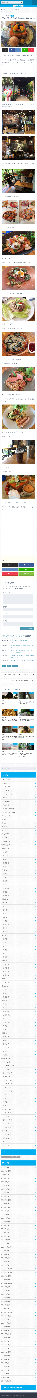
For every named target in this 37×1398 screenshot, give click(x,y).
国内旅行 (6, 845)
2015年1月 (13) (6, 1341)
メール (6, 614)
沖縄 (5, 979)
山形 (5, 942)
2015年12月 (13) (6, 1312)
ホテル (6, 801)
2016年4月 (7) (5, 1297)
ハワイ (6, 1141)
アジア (6, 1062)
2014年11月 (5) (6, 1348)
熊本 (5, 884)
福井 (5, 913)
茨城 (5, 1029)
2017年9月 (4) (5, 1236)
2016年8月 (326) (6, 1283)
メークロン (19, 636)
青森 (5, 957)
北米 (4, 1131)
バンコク (7, 1080)
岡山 (5, 855)
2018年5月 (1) (5, 1214)
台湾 (5, 1098)
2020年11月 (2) (6, 1174)
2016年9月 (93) (6, 1279)
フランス (7, 1127)
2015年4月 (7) (5, 1330)
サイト (5, 621)
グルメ (6, 783)
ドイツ (6, 1123)
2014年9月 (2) (5, 1355)
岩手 (5, 946)
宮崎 (5, 881)
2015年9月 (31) (6, 1323)
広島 (6, 863)
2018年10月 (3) (6, 1200)
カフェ (5, 636)
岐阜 (6, 968)
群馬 (5, 1026)
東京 (6, 1011)
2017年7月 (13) (6, 1243)
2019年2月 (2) (5, 1189)
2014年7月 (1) (5, 1363)
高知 (5, 931)
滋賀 (5, 1055)
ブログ (11, 636)
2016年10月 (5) (6, 1276)
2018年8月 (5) (5, 1203)
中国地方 (6, 848)
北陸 (5, 903)
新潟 (5, 993)
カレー (6, 790)
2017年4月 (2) (5, 1254)
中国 (5, 1094)
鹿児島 (6, 895)
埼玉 (5, 1007)
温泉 (5, 826)
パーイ (6, 1076)
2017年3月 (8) (5, 1258)
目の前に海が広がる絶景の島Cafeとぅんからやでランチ (23, 646)
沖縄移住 (6, 841)
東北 (5, 935)
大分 (5, 877)
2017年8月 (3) (5, 1240)
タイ (6, 1069)
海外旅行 (6, 1058)
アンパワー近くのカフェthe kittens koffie (22, 660)
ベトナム (7, 1087)
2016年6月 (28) (6, 1290)
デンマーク (7, 1120)
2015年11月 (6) (6, 1316)
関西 (5, 1033)
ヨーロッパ (6, 1109)
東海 (5, 960)
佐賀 (5, 874)
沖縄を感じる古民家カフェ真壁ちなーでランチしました (22, 656)
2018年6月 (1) (5, 1211)
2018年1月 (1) (5, 1229)
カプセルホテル (9, 808)
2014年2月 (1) (5, 1366)
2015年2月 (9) (5, 1337)
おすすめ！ (4, 1157)
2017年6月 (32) (6, 1247)
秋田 (5, 953)
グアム (6, 1138)
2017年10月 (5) (6, 1232)
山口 (5, 852)
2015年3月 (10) (6, 1334)
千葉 (5, 1004)
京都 (6, 1036)
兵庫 (5, 1040)
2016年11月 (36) (6, 1272)
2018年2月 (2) (5, 1225)
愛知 (6, 971)
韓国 (5, 1102)
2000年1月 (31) (6, 1381)
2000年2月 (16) (6, 1377)
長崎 (5, 892)
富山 (5, 906)
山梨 (5, 989)
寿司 (5, 798)
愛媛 (6, 924)
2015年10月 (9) (6, 1319)
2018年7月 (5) (5, 1207)
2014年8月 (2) (5, 1359)
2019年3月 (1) (5, 1185)
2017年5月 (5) (5, 1250)
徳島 (5, 921)
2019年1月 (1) (5, 1192)
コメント (6, 592)
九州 (5, 870)
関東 (5, 1000)
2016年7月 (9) (5, 1287)
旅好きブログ (18, 6)
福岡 (6, 888)
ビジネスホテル (9, 812)
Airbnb (6, 805)
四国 (5, 917)
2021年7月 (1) (5, 1167)
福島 (5, 950)
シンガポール (8, 1065)
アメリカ (7, 1134)
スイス (6, 1116)
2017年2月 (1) (5, 1261)
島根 (5, 859)
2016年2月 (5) (5, 1305)
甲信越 (5, 986)
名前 (5, 607)
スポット (6, 779)
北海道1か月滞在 (15, 1157)
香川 (5, 928)
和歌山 (6, 1044)
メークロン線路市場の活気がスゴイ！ (22, 680)
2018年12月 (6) (6, 1196)
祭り (5, 830)
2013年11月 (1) (6, 1370)
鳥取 (5, 866)
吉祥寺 (6, 1015)
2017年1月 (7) (5, 1265)
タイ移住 (6, 837)
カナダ (6, 1145)
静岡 (6, 975)
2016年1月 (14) (6, 1308)
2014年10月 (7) (6, 1352)
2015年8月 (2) (5, 1326)
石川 (5, 910)
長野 (6, 997)
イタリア (7, 1112)
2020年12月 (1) (6, 1171)
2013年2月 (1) (5, 1374)
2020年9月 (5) (5, 1182)
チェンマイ (7, 1073)
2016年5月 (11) (6, 1294)
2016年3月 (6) (5, 1301)
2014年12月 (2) (6, 1345)
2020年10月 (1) (6, 1178)
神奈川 (6, 1022)
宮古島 (6, 982)
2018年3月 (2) (5, 1221)
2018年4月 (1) (5, 1218)
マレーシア (7, 1091)
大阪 (6, 1047)
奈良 (5, 1051)
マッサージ (6, 816)
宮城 (5, 939)
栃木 (5, 1018)
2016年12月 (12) (6, 1269)
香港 (5, 1105)
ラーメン (7, 794)
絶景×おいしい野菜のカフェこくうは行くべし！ (22, 641)
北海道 (5, 899)
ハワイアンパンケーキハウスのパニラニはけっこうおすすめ (22, 651)
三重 (6, 964)
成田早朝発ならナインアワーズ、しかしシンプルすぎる (19, 675)
